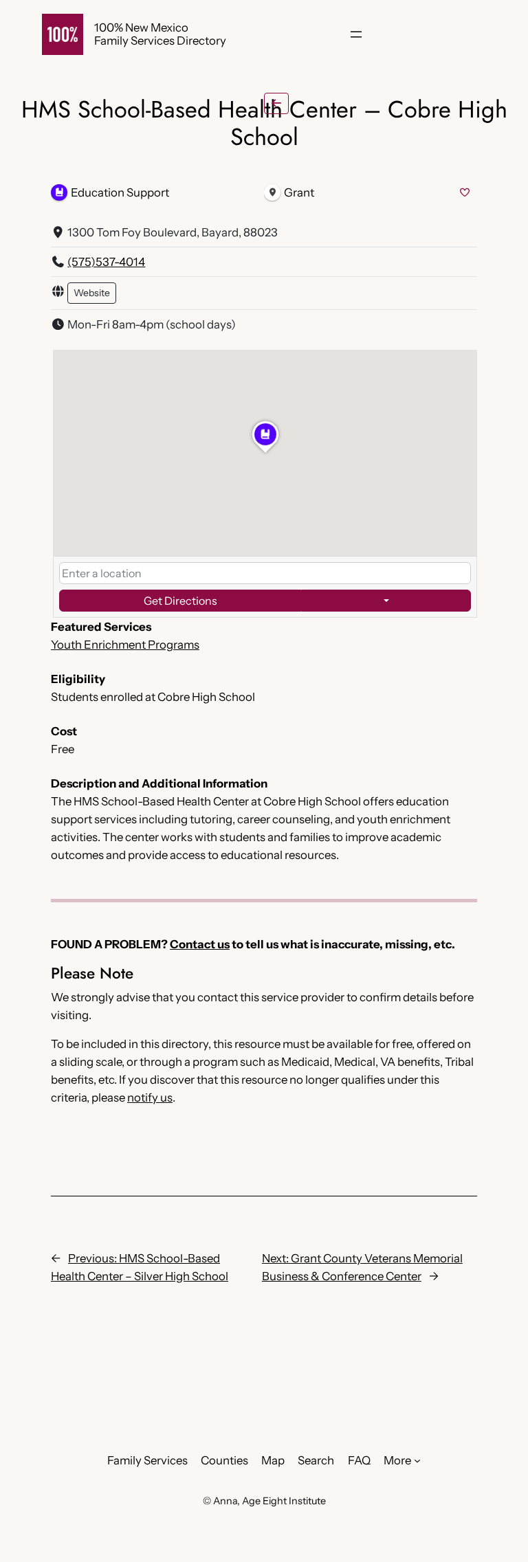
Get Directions (180, 600)
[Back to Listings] (276, 103)
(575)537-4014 (106, 262)
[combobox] (265, 573)
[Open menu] (356, 34)
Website (92, 293)
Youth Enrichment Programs (125, 644)
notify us (150, 1097)
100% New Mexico (141, 27)
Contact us (200, 944)
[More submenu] (417, 1460)
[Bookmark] (464, 192)
